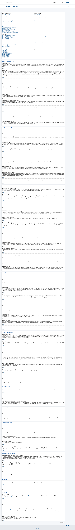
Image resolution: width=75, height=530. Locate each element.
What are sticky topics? (5, 55)
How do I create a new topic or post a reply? (8, 35)
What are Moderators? (37, 15)
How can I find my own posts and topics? (40, 36)
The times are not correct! (6, 26)
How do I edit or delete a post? (6, 36)
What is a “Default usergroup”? (38, 19)
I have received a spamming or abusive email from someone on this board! (45, 25)
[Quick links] (68, 6)
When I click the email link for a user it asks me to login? (10, 32)
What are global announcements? (7, 53)
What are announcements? (6, 54)
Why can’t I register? (5, 16)
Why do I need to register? (6, 14)
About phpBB (9, 496)
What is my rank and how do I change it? (8, 31)
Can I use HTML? (4, 50)
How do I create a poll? (5, 38)
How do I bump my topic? (5, 46)
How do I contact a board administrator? (39, 52)
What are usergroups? (37, 16)
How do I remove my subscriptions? (39, 42)
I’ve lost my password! (5, 19)
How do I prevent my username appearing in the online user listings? (12, 25)
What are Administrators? (37, 14)
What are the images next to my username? (8, 29)
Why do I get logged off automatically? (7, 20)
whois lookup (9, 509)
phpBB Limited (29, 495)
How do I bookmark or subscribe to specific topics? (41, 40)
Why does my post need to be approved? (8, 45)
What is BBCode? (4, 49)
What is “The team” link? (37, 20)
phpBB (41, 155)
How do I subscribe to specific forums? (39, 41)
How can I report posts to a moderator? (8, 43)
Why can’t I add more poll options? (7, 39)
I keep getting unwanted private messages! (40, 24)
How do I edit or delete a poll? (6, 40)
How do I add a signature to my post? (7, 37)
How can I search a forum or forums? (39, 33)
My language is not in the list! (6, 28)
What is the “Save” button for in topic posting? (9, 44)
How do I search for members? (38, 35)
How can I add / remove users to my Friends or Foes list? (42, 29)
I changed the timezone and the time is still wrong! (9, 27)
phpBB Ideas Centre (45, 501)
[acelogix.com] (10, 2)
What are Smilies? (4, 51)
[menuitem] (66, 2)
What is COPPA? (4, 15)
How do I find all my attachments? (39, 46)
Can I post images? (5, 52)
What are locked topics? (5, 56)
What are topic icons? (5, 57)
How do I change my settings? (6, 24)
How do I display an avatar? (6, 30)
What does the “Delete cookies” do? (7, 21)
